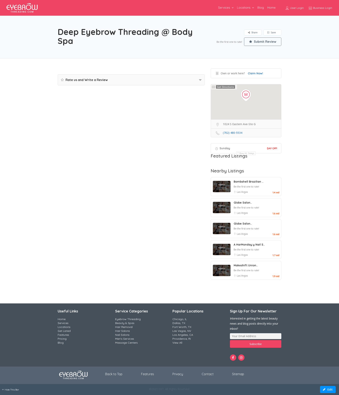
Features (63, 335)
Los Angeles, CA (182, 335)
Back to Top (113, 374)
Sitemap (238, 374)
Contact (208, 374)
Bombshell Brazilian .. (248, 181)
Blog (260, 7)
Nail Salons (122, 335)
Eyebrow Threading (128, 319)
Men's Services (124, 338)
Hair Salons (122, 331)
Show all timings (247, 153)
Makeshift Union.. (246, 265)
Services (224, 7)
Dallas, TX (178, 323)
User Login (296, 8)
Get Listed (64, 331)
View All (177, 342)
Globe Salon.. (243, 202)
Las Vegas (242, 192)
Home (271, 7)
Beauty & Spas (124, 323)
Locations (244, 7)
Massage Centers (126, 342)
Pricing (62, 338)
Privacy (177, 374)
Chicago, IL (179, 319)
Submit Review (264, 42)
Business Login (322, 8)
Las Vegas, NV (181, 331)
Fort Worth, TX (181, 327)
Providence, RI (181, 338)
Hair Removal (124, 327)
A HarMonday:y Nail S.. (249, 244)
